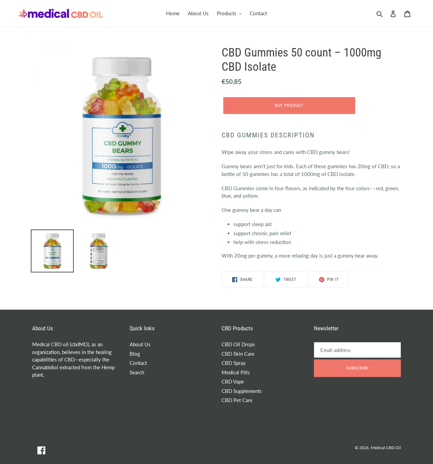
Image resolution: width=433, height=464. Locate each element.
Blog (135, 354)
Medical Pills (236, 372)
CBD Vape (233, 381)
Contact (138, 363)
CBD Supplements (242, 391)
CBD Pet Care (237, 400)
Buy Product (289, 105)
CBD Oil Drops (238, 344)
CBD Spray (234, 363)
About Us (140, 344)
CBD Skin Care (238, 354)
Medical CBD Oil (386, 447)
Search (137, 372)
